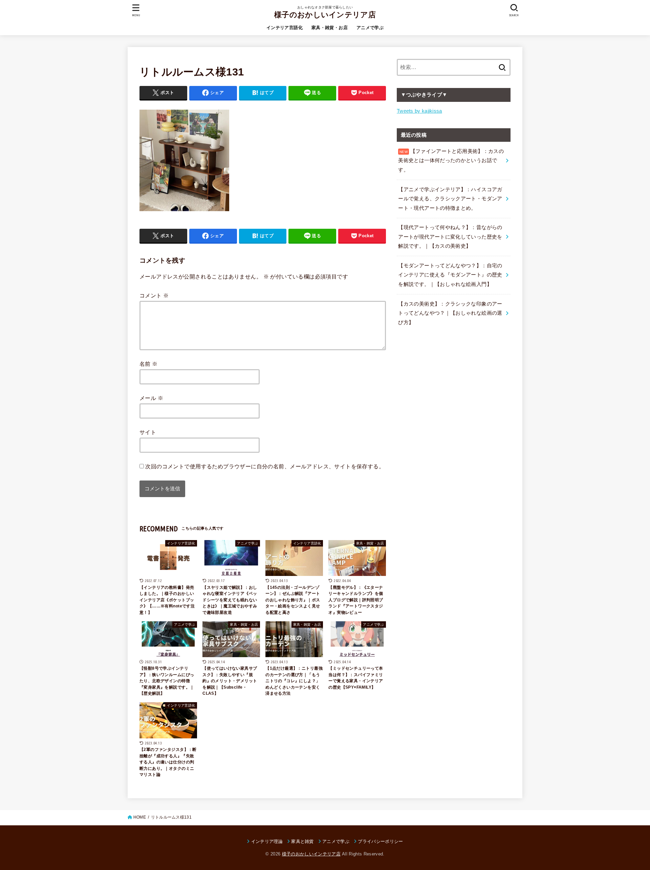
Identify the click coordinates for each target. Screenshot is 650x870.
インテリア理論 (267, 841)
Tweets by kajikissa (419, 111)
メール (151, 398)
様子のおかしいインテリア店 (325, 14)
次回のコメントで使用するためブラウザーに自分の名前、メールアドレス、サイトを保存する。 (264, 466)
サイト (147, 432)
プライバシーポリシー (380, 841)
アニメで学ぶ (370, 27)
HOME (139, 817)
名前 (148, 364)
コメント (154, 295)
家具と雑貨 (302, 841)
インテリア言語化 (284, 27)
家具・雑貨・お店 (329, 27)
